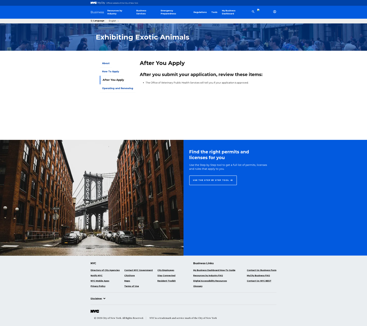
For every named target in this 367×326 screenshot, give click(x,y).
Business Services (141, 12)
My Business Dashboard (228, 12)
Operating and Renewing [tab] (117, 88)
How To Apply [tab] (110, 71)
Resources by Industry (114, 12)
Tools (214, 12)
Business (97, 12)
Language (98, 20)
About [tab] (106, 63)
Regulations (200, 12)
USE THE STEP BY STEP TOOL (211, 180)
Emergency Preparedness (168, 12)
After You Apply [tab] (113, 80)
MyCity (101, 2)
